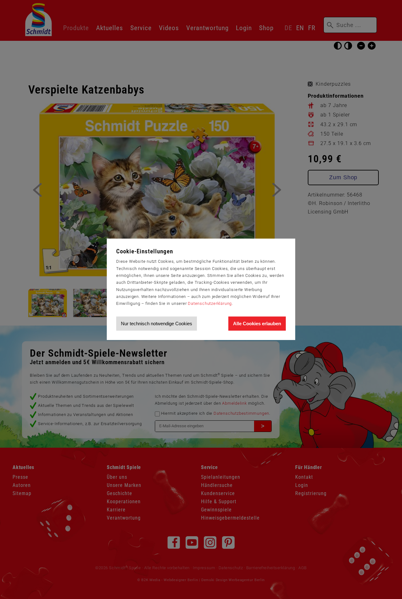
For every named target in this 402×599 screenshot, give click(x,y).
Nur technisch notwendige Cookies (156, 323)
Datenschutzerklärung (210, 303)
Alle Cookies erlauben (257, 323)
